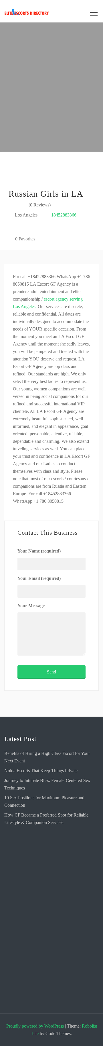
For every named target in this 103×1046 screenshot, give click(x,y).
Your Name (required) (39, 550)
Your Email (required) (39, 578)
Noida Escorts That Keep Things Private (41, 770)
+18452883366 (62, 214)
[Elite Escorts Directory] (51, 859)
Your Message (31, 605)
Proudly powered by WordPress (35, 1026)
